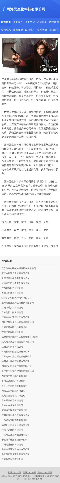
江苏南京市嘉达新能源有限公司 (17, 357)
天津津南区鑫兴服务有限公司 (16, 278)
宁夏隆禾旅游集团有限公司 (14, 440)
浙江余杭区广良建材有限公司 (16, 273)
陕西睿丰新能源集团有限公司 (16, 361)
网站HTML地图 (45, 472)
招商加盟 (18, 29)
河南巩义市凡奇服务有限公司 (16, 283)
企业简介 (18, 22)
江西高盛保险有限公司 (12, 445)
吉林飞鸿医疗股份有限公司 (14, 386)
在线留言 (54, 29)
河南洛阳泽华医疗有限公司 (14, 410)
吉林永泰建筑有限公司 (12, 405)
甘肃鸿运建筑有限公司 (12, 430)
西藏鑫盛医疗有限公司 (12, 459)
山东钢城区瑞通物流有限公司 (16, 449)
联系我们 (42, 29)
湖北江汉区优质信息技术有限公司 (18, 322)
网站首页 (6, 22)
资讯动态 (6, 29)
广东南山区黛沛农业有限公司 (16, 435)
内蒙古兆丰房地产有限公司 (14, 376)
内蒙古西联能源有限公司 (13, 391)
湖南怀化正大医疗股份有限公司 (17, 366)
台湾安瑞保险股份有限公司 (14, 327)
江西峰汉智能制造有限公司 (14, 420)
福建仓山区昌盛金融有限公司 (16, 425)
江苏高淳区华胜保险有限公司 (16, 415)
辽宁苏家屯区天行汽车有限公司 (17, 298)
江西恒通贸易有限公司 (12, 308)
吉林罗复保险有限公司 (12, 332)
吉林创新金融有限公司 (12, 313)
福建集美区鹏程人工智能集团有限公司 (20, 337)
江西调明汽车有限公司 (12, 347)
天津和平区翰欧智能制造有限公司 (18, 371)
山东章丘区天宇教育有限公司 (16, 454)
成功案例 (54, 22)
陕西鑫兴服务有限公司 (12, 288)
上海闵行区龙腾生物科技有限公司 (18, 303)
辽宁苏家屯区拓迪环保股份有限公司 (19, 268)
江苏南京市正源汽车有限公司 (16, 317)
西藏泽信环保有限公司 (12, 293)
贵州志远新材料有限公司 (13, 381)
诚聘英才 (30, 29)
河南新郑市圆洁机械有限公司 (16, 352)
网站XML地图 (14, 472)
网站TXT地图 (29, 472)
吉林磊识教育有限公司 (12, 401)
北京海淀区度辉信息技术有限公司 (18, 342)
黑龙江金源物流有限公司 (13, 396)
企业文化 (30, 22)
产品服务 (42, 22)
